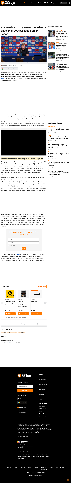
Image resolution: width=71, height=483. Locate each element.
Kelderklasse (41, 456)
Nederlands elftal (35, 3)
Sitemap (62, 467)
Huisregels (36, 467)
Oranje (3, 78)
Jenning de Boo (42, 391)
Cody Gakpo (41, 411)
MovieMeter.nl (20, 456)
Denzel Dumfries (12, 332)
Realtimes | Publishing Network (35, 475)
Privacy (29, 467)
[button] (28, 3)
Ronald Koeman (42, 406)
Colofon (51, 467)
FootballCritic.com (21, 454)
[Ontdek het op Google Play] (22, 402)
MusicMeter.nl (27, 456)
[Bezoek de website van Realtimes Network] (22, 441)
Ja (11, 239)
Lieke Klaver (41, 399)
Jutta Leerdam (42, 376)
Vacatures (23, 467)
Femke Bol (41, 381)
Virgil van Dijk (41, 413)
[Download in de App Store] (21, 398)
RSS (57, 467)
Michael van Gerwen (43, 389)
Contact (16, 467)
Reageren (24, 324)
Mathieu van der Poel (43, 384)
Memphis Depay (42, 408)
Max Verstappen (42, 379)
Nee (12, 242)
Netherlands (21, 332)
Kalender (46, 3)
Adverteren (9, 467)
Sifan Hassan (41, 394)
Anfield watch (47, 456)
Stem (23, 248)
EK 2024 (4, 332)
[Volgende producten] (45, 303)
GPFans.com (44, 454)
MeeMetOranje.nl (21, 458)
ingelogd (7, 342)
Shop (52, 3)
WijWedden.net (34, 456)
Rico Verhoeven (42, 386)
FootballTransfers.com (30, 454)
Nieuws (26, 3)
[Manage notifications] (68, 480)
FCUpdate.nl (38, 454)
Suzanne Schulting (43, 396)
